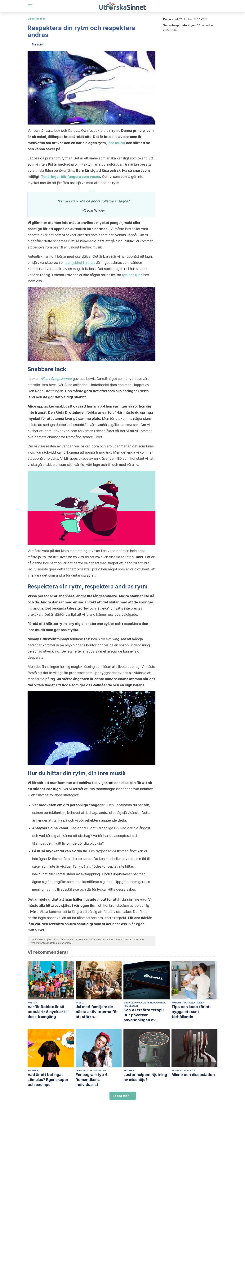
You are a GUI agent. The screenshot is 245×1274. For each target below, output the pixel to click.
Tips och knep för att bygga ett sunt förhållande (191, 1011)
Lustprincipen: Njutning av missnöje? (145, 1077)
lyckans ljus (131, 275)
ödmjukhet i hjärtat (80, 263)
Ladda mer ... (122, 1096)
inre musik (116, 143)
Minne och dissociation (193, 1074)
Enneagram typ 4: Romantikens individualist (92, 1079)
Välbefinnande (37, 18)
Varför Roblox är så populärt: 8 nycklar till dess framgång (48, 1011)
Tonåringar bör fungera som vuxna (70, 177)
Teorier (33, 1070)
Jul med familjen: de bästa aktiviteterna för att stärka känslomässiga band (97, 1011)
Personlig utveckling (91, 1070)
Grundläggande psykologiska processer (144, 1004)
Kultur (32, 1002)
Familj (80, 1002)
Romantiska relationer (188, 1002)
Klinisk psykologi (184, 1070)
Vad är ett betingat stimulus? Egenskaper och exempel (48, 1079)
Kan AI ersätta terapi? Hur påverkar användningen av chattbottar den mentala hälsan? (146, 1015)
